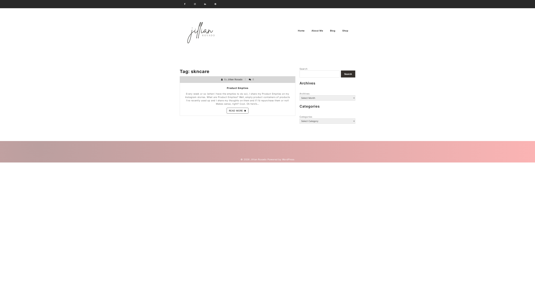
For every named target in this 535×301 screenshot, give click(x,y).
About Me (317, 30)
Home (301, 30)
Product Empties (237, 88)
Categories (306, 116)
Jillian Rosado (235, 79)
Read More (236, 110)
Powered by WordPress (281, 159)
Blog (332, 30)
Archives (304, 93)
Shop (345, 30)
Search (303, 68)
